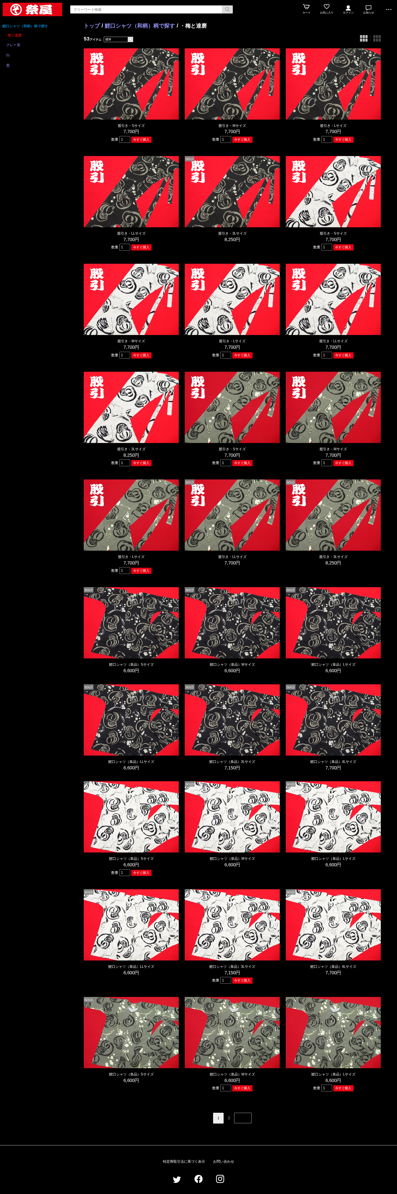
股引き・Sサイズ (131, 126)
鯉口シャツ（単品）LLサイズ (131, 762)
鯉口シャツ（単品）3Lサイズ (232, 762)
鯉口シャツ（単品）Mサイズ (232, 664)
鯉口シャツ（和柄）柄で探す (25, 26)
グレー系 (13, 45)
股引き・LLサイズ (131, 233)
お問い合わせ (223, 1161)
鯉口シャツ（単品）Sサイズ (131, 664)
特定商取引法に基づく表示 (184, 1161)
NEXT (243, 1118)
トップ (92, 26)
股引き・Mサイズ (232, 126)
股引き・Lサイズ (333, 126)
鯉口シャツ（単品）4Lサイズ (333, 762)
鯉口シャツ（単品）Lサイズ (333, 664)
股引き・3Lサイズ (232, 233)
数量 (114, 139)
